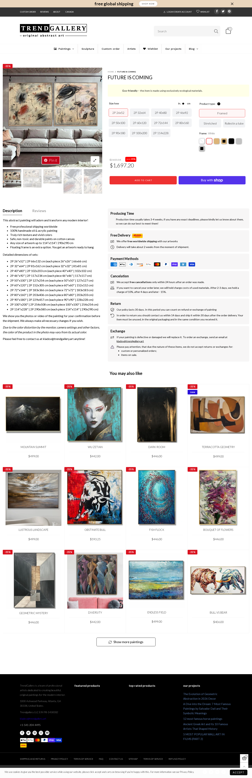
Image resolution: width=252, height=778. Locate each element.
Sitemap (133, 758)
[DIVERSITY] (95, 581)
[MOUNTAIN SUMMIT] (33, 415)
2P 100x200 (139, 133)
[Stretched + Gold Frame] (216, 141)
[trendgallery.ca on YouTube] (47, 733)
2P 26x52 (118, 112)
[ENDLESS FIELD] (157, 580)
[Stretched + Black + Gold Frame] (224, 141)
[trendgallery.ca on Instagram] (41, 733)
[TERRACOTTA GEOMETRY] (218, 415)
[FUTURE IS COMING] (52, 117)
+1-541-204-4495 (30, 724)
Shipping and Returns (32, 758)
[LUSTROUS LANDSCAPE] (33, 498)
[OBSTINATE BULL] (95, 498)
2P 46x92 (182, 112)
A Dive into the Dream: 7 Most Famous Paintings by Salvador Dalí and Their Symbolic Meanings (207, 708)
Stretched (210, 123)
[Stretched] (202, 141)
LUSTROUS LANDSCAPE (33, 529)
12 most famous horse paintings (202, 718)
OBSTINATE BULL (95, 529)
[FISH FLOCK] (157, 498)
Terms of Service (83, 758)
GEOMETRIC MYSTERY (33, 613)
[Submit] (216, 31)
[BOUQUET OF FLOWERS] (218, 498)
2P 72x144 (161, 123)
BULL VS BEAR (218, 612)
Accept (238, 772)
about (56, 12)
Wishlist (205, 12)
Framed (222, 113)
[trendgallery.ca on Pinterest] (34, 733)
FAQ (101, 758)
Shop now (148, 4)
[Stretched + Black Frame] (231, 141)
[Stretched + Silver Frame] (238, 141)
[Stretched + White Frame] (209, 141)
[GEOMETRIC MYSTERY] (33, 581)
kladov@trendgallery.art (33, 718)
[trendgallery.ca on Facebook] (22, 733)
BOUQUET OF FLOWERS (218, 529)
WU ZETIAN (95, 447)
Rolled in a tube (234, 123)
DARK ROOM (156, 447)
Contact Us (116, 758)
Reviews (44, 12)
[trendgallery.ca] (53, 30)
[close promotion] (232, 3)
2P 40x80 (161, 112)
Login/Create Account (179, 12)
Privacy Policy (59, 758)
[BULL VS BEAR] (218, 581)
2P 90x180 (118, 133)
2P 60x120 (139, 123)
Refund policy (177, 758)
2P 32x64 (140, 112)
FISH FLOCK (156, 529)
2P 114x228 (160, 133)
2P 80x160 (182, 123)
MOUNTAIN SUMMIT (33, 447)
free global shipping (113, 3)
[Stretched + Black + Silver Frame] (202, 148)
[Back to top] (244, 766)
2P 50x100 (118, 123)
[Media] (95, 160)
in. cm (184, 103)
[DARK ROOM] (157, 415)
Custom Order (28, 12)
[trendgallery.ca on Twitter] (28, 733)
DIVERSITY (95, 612)
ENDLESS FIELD (156, 612)
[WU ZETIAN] (95, 415)
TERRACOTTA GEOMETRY (218, 447)
